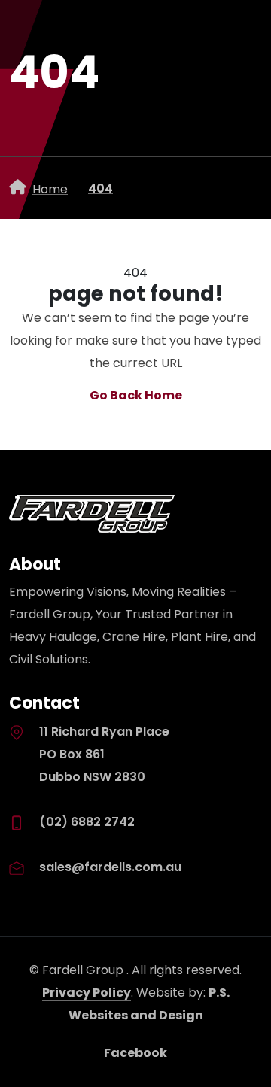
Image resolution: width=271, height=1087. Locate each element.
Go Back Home (136, 395)
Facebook (135, 1052)
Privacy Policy (86, 992)
